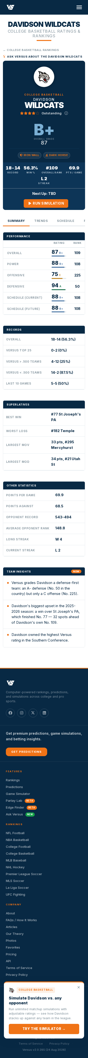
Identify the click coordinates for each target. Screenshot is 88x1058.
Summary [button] (16, 221)
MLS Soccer (15, 881)
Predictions (14, 787)
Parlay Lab (19, 800)
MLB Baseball (16, 860)
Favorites (13, 947)
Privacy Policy (17, 975)
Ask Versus (19, 814)
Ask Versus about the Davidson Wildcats (44, 56)
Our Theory (15, 934)
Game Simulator (18, 794)
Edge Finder (20, 807)
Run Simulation (48, 203)
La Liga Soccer (17, 888)
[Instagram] (21, 713)
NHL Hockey (15, 867)
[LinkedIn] (44, 713)
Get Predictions (26, 751)
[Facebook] (10, 713)
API (8, 961)
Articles (11, 927)
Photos (11, 940)
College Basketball (20, 853)
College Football (18, 847)
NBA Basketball (17, 840)
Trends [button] (41, 221)
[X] (33, 713)
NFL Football (15, 833)
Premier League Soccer (24, 874)
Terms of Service (19, 968)
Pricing (11, 954)
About (10, 913)
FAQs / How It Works (21, 920)
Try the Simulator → (44, 1029)
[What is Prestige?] (66, 113)
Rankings (13, 780)
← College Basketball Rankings (31, 50)
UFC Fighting (15, 894)
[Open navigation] (79, 7)
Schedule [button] (65, 221)
